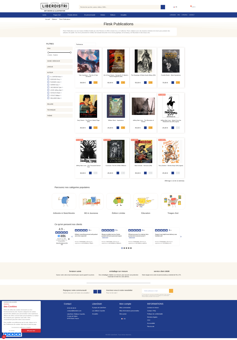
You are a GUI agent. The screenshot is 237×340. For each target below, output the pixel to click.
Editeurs (112, 15)
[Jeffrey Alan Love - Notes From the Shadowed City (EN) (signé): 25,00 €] (170, 107)
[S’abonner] (171, 291)
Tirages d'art (57, 15)
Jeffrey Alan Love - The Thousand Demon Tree (88, 166)
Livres (44, 15)
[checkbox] (55, 77)
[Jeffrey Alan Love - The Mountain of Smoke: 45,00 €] (143, 107)
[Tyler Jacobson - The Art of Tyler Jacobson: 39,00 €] (88, 62)
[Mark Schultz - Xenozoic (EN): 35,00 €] (143, 152)
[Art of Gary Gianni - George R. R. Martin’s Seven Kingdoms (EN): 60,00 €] (115, 62)
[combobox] (118, 7)
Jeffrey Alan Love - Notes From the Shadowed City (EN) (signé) (171, 121)
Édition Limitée (118, 213)
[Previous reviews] (72, 236)
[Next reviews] (181, 236)
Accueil (47, 19)
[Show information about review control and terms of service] (69, 239)
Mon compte (125, 304)
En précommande (89, 15)
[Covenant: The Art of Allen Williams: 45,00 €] (115, 152)
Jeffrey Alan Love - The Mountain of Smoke (143, 121)
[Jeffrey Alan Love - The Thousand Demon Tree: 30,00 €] (88, 152)
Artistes (102, 15)
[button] (192, 7)
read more (105, 237)
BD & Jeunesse (91, 213)
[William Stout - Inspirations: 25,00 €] (115, 107)
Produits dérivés (72, 15)
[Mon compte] (183, 7)
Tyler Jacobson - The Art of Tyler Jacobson (88, 75)
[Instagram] (99, 292)
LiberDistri (97, 304)
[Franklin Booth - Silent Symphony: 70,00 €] (170, 62)
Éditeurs (54, 19)
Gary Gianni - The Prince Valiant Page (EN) (88, 121)
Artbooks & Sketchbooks (64, 213)
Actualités (124, 15)
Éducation (145, 213)
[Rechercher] (163, 7)
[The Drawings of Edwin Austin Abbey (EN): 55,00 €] (143, 62)
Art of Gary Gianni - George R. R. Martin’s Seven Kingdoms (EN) (116, 75)
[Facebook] (95, 292)
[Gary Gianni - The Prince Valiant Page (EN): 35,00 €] (88, 107)
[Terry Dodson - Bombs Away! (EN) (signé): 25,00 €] (170, 152)
